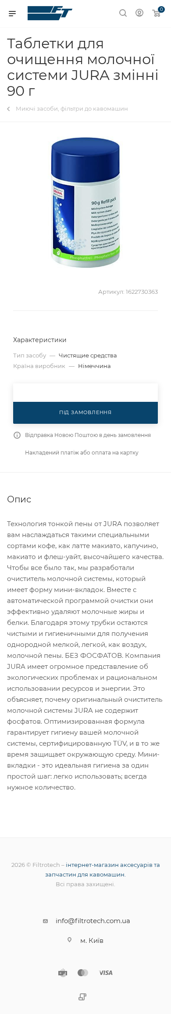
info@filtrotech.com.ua (93, 921)
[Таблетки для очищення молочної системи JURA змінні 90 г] (85, 202)
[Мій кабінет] (139, 14)
